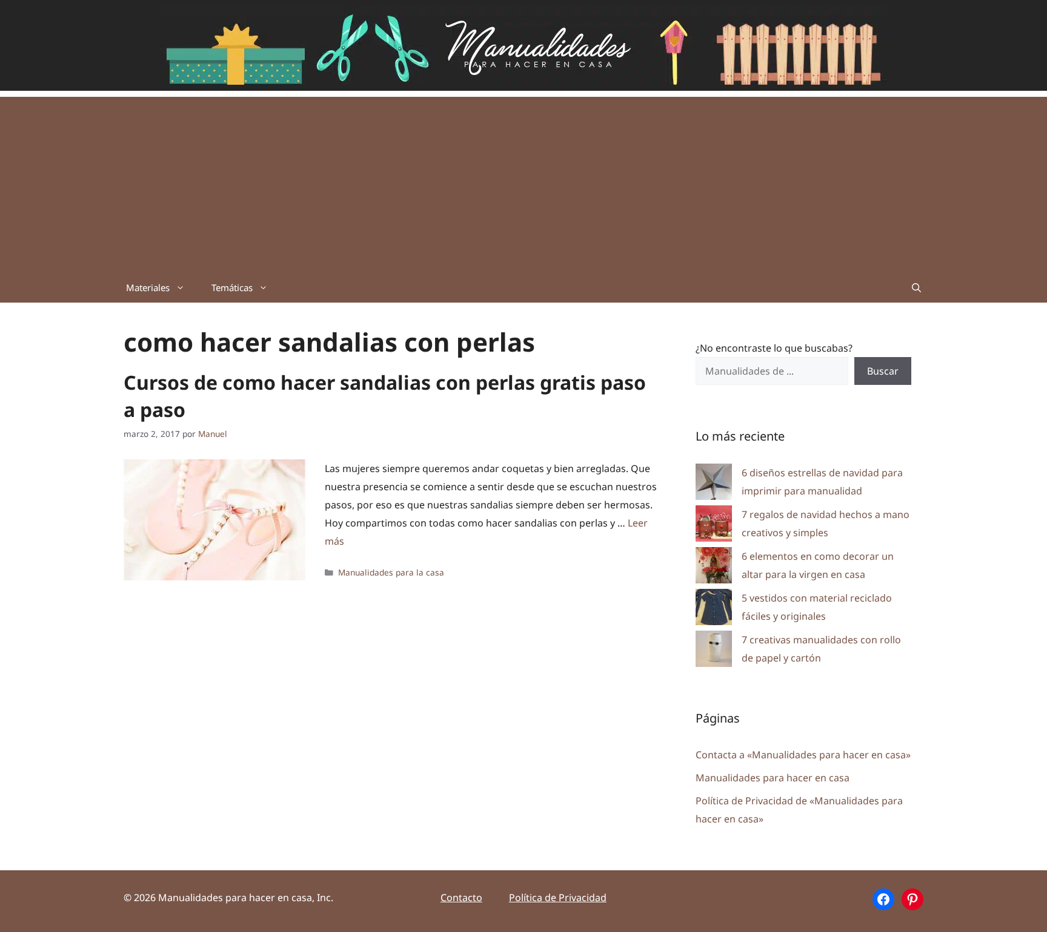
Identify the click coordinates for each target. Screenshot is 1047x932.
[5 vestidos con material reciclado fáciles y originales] (714, 610)
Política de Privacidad (558, 897)
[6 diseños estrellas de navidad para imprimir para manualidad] (714, 484)
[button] (916, 287)
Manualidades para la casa (391, 572)
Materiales (148, 287)
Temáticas (232, 287)
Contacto (461, 897)
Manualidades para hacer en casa (772, 777)
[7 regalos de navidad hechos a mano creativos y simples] (714, 526)
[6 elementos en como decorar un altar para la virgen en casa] (714, 568)
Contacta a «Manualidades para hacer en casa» (803, 754)
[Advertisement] (523, 181)
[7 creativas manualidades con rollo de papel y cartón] (714, 651)
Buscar (883, 371)
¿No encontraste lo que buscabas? (774, 348)
